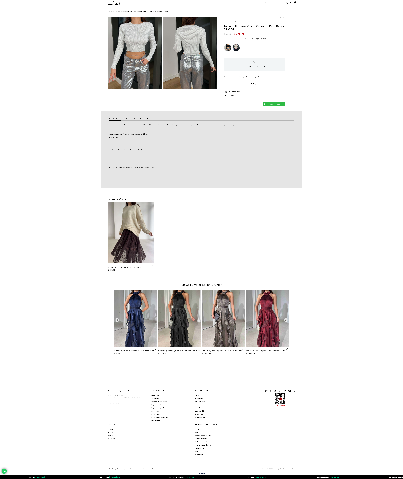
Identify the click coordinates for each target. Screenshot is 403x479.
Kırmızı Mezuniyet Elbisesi (159, 417)
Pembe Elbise (155, 420)
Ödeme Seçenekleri (148, 119)
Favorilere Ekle (152, 265)
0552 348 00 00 (116, 395)
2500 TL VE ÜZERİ (263, 477)
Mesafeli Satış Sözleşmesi (203, 445)
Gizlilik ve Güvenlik (201, 442)
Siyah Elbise (155, 398)
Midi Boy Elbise (200, 401)
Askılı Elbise (198, 405)
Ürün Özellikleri (115, 119)
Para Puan (111, 442)
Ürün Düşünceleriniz (169, 119)
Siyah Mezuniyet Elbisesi (159, 401)
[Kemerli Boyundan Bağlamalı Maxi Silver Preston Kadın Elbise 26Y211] (223, 318)
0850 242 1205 (116, 404)
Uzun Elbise (199, 408)
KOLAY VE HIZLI (43, 477)
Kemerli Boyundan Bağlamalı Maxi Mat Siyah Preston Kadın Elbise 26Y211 (179, 351)
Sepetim (110, 435)
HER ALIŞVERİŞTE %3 (116, 477)
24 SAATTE (189, 477)
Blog (196, 451)
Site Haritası (199, 454)
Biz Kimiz (198, 429)
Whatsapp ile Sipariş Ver (276, 104)
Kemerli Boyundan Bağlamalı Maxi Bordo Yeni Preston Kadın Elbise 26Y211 (267, 351)
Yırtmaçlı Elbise (200, 417)
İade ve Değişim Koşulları (203, 435)
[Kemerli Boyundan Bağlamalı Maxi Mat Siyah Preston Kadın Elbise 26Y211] (179, 318)
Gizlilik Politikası (135, 469)
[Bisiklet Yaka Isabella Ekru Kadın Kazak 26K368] (131, 232)
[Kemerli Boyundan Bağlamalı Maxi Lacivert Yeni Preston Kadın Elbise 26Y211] (135, 318)
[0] (294, 3)
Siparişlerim (111, 432)
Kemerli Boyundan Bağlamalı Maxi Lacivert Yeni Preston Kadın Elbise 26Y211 (135, 351)
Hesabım (110, 429)
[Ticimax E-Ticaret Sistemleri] (201, 474)
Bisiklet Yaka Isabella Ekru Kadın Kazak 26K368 (124, 267)
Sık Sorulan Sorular (201, 439)
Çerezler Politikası (149, 469)
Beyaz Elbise (155, 395)
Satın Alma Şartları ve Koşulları (118, 469)
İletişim (197, 432)
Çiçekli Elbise (199, 414)
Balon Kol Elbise (200, 411)
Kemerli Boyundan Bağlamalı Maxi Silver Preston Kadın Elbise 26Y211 (223, 351)
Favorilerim (111, 439)
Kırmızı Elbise (155, 414)
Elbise (197, 395)
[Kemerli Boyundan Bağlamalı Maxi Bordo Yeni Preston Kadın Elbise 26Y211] (267, 318)
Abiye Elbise (199, 398)
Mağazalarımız (199, 448)
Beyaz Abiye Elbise (157, 405)
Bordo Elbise (155, 411)
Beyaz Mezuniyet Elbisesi (159, 408)
